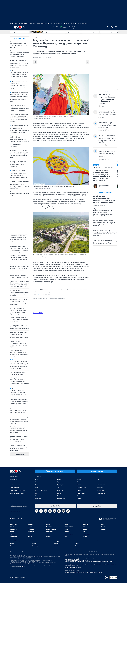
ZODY (72, 23)
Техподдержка (14, 487)
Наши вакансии (15, 485)
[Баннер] (36, 32)
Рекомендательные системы (72, 570)
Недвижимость (15, 23)
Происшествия (81, 487)
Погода (32, 23)
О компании (13, 479)
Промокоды (84, 23)
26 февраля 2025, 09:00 (38, 57)
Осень (79, 482)
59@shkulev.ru (28, 563)
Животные (38, 496)
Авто (36, 479)
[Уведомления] (112, 27)
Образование (61, 498)
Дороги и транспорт (41, 490)
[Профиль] (116, 27)
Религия (79, 496)
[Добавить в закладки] (35, 62)
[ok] (45, 511)
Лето (58, 487)
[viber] (50, 511)
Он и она (80, 479)
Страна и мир (101, 485)
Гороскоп (57, 23)
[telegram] (36, 511)
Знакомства (25, 23)
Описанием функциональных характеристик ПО (76, 560)
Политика (80, 485)
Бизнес (37, 482)
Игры (77, 23)
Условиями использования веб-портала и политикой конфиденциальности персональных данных (89, 561)
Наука (59, 493)
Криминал (60, 482)
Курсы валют (65, 23)
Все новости (19, 39)
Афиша (50, 23)
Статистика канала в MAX (18, 493)
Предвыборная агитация (17, 490)
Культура (60, 485)
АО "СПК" (40, 294)
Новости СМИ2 (38, 313)
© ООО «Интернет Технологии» (18, 577)
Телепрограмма (41, 23)
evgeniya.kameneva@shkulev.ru (104, 552)
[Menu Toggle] (11, 27)
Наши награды (14, 482)
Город (36, 487)
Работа (79, 490)
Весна (36, 485)
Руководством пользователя (72, 559)
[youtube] (63, 511)
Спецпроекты (101, 493)
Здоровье (38, 498)
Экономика (100, 490)
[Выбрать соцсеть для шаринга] (87, 62)
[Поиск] (108, 27)
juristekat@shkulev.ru (50, 565)
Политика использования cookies (73, 567)
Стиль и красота (102, 482)
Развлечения (81, 493)
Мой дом (60, 490)
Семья (79, 498)
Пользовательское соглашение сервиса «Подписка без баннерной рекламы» (84, 572)
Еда (36, 493)
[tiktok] (68, 511)
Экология (100, 487)
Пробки (63, 27)
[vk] (41, 511)
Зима (59, 479)
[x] (59, 511)
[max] (54, 511)
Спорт (98, 479)
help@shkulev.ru (21, 566)
